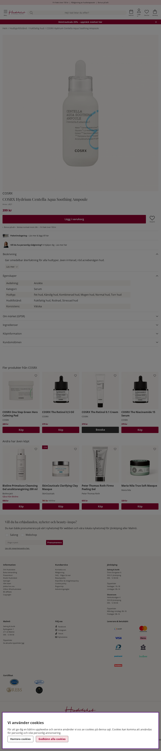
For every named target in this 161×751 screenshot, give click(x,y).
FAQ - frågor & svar (63, 575)
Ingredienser (10, 325)
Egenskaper (10, 275)
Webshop (31, 535)
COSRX (8, 193)
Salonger (6, 581)
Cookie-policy (60, 583)
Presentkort (8, 575)
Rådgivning (59, 572)
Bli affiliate (7, 592)
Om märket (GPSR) (14, 316)
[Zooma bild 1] (80, 113)
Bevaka (100, 429)
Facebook (62, 626)
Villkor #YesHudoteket (12, 589)
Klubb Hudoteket (10, 578)
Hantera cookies (20, 739)
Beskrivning (10, 254)
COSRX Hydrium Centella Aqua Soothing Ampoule (73, 28)
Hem (5, 28)
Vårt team (7, 583)
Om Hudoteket (9, 569)
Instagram (62, 630)
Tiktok (60, 633)
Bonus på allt (103, 2)
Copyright (7, 594)
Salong (14, 535)
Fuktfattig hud (36, 28)
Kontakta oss (60, 569)
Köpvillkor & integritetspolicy (67, 581)
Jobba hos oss (8, 586)
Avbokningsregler (62, 589)
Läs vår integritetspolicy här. (17, 548)
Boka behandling (10, 572)
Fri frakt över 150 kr (60, 2)
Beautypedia (60, 578)
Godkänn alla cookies (52, 739)
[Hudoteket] (17, 12)
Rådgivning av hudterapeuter (83, 2)
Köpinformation (12, 333)
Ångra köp (59, 586)
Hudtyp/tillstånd (18, 28)
